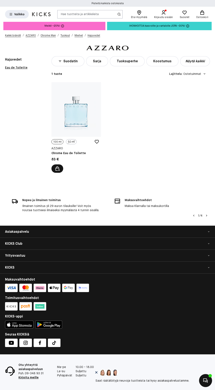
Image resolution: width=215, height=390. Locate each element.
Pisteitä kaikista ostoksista (108, 3)
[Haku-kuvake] (119, 14)
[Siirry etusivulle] (41, 14)
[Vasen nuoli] (193, 215)
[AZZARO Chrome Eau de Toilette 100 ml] (76, 127)
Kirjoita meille (28, 377)
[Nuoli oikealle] (206, 215)
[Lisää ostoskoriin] (57, 168)
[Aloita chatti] (205, 380)
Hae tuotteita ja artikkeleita (80, 14)
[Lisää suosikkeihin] (97, 142)
